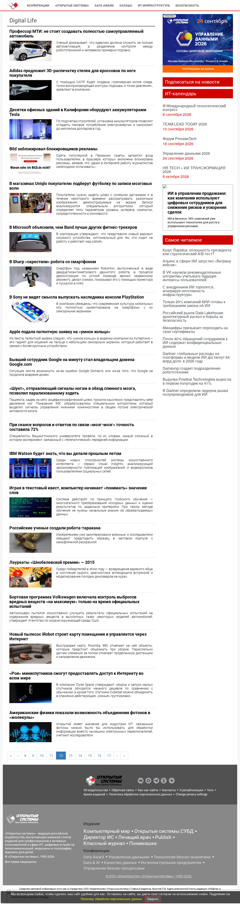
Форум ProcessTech (180, 138)
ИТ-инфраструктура (154, 5)
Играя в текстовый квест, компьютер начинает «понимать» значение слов (78, 490)
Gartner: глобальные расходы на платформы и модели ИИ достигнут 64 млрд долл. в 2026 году (196, 357)
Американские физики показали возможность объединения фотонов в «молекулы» (79, 715)
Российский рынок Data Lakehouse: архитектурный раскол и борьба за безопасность (193, 316)
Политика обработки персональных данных (140, 794)
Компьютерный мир (106, 831)
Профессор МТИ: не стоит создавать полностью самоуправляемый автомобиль (76, 33)
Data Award (93, 857)
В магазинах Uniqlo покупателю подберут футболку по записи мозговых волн (80, 186)
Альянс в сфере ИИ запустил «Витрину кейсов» (197, 262)
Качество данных (120, 862)
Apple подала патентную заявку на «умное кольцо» (59, 331)
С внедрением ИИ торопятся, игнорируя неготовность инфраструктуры (188, 290)
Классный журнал (104, 843)
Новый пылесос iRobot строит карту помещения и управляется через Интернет (77, 636)
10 (42, 755)
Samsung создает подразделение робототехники (192, 370)
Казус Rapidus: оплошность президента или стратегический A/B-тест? (197, 251)
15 (90, 755)
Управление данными (129, 857)
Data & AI (91, 862)
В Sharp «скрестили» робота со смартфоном (52, 261)
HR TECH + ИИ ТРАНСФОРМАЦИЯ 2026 (194, 169)
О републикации (191, 790)
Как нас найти (148, 790)
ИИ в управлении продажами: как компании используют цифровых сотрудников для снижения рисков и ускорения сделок (197, 202)
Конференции (38, 5)
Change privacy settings (191, 794)
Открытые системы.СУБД (164, 831)
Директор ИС (98, 837)
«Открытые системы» (72, 5)
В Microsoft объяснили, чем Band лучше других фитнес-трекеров (73, 227)
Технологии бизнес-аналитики (182, 857)
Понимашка (143, 843)
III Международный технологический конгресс (194, 107)
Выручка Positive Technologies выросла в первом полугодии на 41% (197, 381)
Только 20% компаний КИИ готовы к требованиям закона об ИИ (194, 303)
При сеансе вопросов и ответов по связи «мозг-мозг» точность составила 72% (71, 427)
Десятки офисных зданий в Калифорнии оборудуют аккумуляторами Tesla (77, 112)
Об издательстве (95, 790)
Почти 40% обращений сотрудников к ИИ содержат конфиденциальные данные (195, 342)
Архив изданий (94, 794)
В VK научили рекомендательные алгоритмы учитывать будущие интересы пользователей (192, 275)
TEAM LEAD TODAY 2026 (185, 124)
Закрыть (153, 899)
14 (80, 755)
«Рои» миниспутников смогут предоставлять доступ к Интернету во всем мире (76, 675)
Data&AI (126, 5)
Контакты (169, 790)
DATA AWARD (104, 5)
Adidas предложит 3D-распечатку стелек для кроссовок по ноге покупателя (72, 73)
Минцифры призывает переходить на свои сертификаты (195, 329)
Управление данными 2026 (186, 153)
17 (109, 755)
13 (70, 755)
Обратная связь (123, 790)
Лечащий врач (134, 837)
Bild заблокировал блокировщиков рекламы (53, 148)
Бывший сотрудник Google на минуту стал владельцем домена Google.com (72, 362)
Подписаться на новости (192, 82)
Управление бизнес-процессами (114, 868)
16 (99, 755)
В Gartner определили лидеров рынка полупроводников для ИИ (195, 392)
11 (51, 755)
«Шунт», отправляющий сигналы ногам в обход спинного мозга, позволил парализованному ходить (72, 390)
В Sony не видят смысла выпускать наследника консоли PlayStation (76, 297)
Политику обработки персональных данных (112, 899)
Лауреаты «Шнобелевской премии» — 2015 (51, 562)
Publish (163, 837)
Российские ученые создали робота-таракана (55, 527)
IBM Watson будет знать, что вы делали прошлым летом (65, 453)
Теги (210, 790)
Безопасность (187, 5)
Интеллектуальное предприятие (171, 862)
